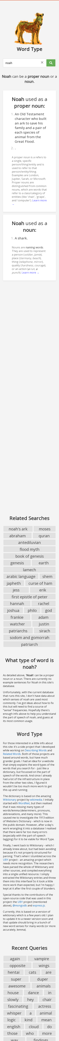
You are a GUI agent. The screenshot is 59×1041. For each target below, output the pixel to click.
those (12, 1033)
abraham (17, 535)
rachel (43, 603)
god (48, 610)
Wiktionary (9, 799)
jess (16, 590)
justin (44, 624)
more (47, 1033)
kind (28, 1019)
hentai (14, 972)
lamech (29, 569)
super (16, 979)
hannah (17, 603)
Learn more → (30, 272)
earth (44, 562)
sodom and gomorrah (29, 637)
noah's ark (18, 529)
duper (42, 979)
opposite (17, 965)
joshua (13, 610)
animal (46, 1013)
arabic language (21, 576)
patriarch (29, 644)
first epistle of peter (30, 596)
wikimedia (36, 799)
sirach (44, 630)
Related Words (12, 754)
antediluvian (29, 542)
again (15, 958)
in (49, 992)
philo (32, 610)
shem (47, 576)
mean (46, 1019)
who (30, 1033)
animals (44, 986)
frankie (16, 617)
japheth (14, 583)
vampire (41, 958)
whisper (14, 1013)
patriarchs (18, 630)
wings (44, 965)
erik (42, 590)
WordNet (24, 803)
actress (44, 1006)
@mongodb (20, 905)
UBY (5, 860)
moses (44, 529)
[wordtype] (29, 28)
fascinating (18, 1006)
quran (44, 535)
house (13, 992)
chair (47, 999)
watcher (17, 624)
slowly (13, 999)
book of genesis (29, 556)
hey (30, 999)
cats (32, 972)
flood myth (29, 549)
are (48, 972)
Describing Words (36, 750)
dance (33, 992)
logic (11, 1019)
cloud (34, 1026)
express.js (39, 905)
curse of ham (40, 583)
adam (43, 617)
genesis (17, 562)
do (49, 1026)
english (13, 1026)
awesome (17, 986)
